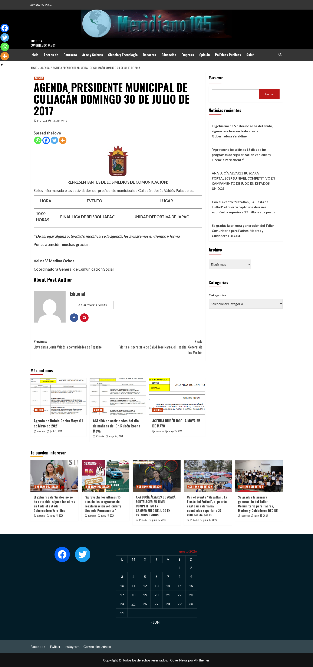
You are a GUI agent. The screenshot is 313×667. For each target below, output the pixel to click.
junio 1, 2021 (56, 431)
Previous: (68, 344)
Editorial (42, 121)
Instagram (72, 646)
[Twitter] (54, 140)
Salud (250, 54)
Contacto (70, 54)
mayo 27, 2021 (116, 436)
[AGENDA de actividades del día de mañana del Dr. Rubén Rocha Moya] (118, 396)
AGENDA (39, 78)
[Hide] (1, 64)
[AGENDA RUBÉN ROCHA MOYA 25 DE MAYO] (177, 396)
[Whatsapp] (38, 140)
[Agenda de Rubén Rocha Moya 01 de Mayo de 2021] (58, 396)
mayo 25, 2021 (175, 431)
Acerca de (51, 54)
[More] (62, 140)
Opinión (204, 54)
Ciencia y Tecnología (123, 54)
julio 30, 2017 (59, 121)
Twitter (54, 646)
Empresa (187, 54)
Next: (160, 347)
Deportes (149, 54)
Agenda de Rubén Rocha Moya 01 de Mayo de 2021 (58, 423)
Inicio (34, 54)
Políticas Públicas (228, 54)
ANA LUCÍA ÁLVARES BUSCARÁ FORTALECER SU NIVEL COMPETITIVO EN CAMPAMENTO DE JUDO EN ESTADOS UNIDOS (243, 180)
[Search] (280, 54)
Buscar (216, 78)
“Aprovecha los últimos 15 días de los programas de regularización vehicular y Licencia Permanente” (241, 155)
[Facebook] (46, 140)
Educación (169, 54)
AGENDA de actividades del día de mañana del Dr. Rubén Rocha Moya (116, 426)
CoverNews (179, 660)
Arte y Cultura (92, 54)
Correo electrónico (97, 646)
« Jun (155, 622)
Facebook (37, 646)
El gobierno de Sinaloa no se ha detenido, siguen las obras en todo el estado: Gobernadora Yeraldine (242, 131)
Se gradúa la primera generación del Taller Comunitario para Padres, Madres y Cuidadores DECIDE (243, 231)
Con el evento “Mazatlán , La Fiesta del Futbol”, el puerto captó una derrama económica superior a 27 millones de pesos (243, 207)
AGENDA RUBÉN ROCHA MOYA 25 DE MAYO (176, 423)
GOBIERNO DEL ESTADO (47, 486)
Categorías (217, 295)
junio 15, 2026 (56, 515)
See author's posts (91, 305)
